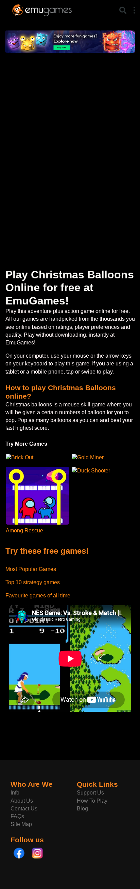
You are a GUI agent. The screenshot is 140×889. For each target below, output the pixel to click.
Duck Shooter (93, 470)
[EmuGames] (42, 9)
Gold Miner (90, 457)
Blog (82, 808)
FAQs (17, 816)
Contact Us (24, 808)
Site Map (21, 824)
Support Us (90, 793)
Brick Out (22, 457)
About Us (22, 801)
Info (15, 793)
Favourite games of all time (37, 595)
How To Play (92, 801)
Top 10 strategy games (32, 582)
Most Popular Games (30, 569)
